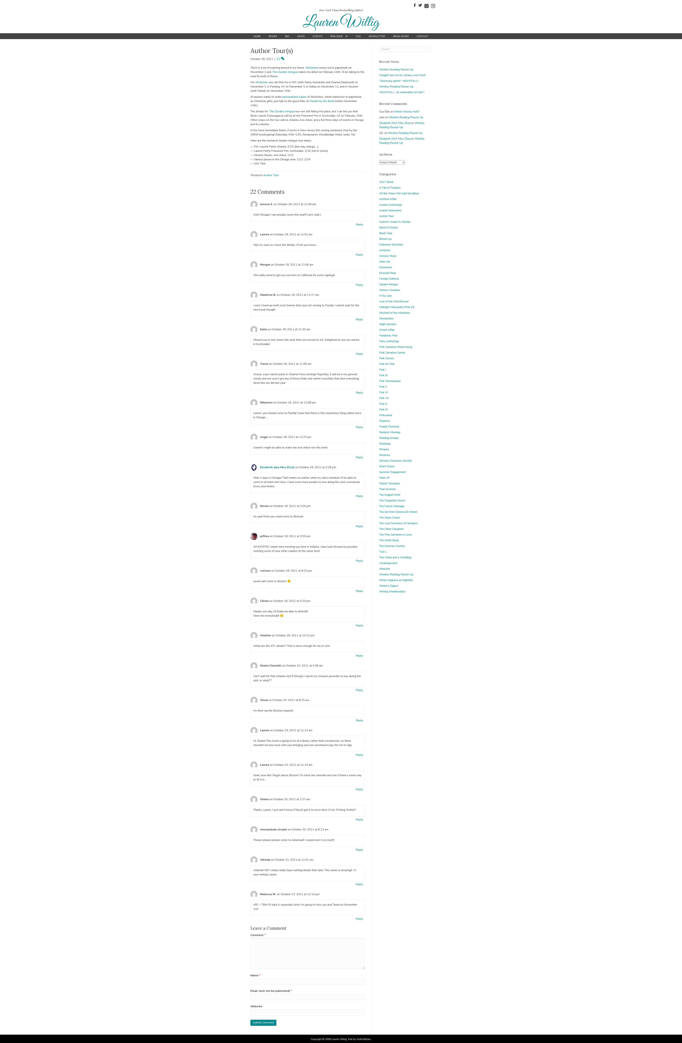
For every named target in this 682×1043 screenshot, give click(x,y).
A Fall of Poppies (390, 188)
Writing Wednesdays (392, 591)
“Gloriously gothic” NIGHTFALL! (398, 81)
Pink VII (384, 398)
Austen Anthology (390, 205)
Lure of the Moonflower (394, 301)
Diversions (385, 267)
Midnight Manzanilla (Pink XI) (396, 307)
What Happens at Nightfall (396, 580)
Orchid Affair (386, 330)
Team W (384, 478)
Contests (384, 250)
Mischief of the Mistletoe (394, 313)
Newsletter (386, 318)
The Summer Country (392, 546)
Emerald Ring (387, 273)
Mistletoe (312, 68)
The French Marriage (391, 506)
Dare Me (384, 262)
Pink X (383, 404)
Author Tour (271, 175)
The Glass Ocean (389, 518)
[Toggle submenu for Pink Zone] (346, 36)
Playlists (384, 421)
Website (256, 1006)
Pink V (383, 387)
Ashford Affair (388, 199)
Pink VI (383, 392)
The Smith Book (389, 540)
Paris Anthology (389, 341)
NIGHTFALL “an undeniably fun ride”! (401, 92)
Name (255, 975)
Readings (385, 444)
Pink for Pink (387, 364)
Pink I (382, 370)
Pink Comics (386, 358)
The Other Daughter (391, 529)
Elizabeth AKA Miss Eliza (394, 123)
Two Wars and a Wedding (395, 557)
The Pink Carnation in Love (395, 535)
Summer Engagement (392, 472)
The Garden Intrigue (285, 72)
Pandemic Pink (388, 336)
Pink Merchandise (390, 381)
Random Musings (389, 432)
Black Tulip (385, 233)
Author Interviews (390, 210)
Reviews (384, 455)
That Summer (387, 489)
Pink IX (383, 375)
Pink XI (383, 409)
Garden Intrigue (388, 284)
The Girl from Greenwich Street (398, 512)
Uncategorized (388, 563)
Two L (383, 552)
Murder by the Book (322, 101)
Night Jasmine (387, 324)
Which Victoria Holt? (407, 112)
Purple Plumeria (389, 427)
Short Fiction (387, 466)
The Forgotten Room (392, 500)
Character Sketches (391, 245)
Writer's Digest (388, 586)
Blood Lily (385, 239)
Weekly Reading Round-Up (396, 69)
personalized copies (294, 97)
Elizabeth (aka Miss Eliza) (277, 467)
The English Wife (389, 495)
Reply (359, 224)
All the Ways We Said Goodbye (399, 193)
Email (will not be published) (271, 991)
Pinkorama (385, 415)
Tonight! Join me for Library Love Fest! (402, 75)
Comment (258, 935)
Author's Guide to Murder (394, 222)
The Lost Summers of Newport (398, 523)
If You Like (385, 296)
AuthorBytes (363, 1039)
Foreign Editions (389, 279)
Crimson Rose (387, 256)
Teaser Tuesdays (389, 483)
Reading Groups (389, 438)
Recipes (384, 449)
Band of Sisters (388, 227)
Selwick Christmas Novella (395, 461)
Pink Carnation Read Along (395, 347)
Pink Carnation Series (392, 353)
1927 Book (386, 182)
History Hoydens (389, 290)
